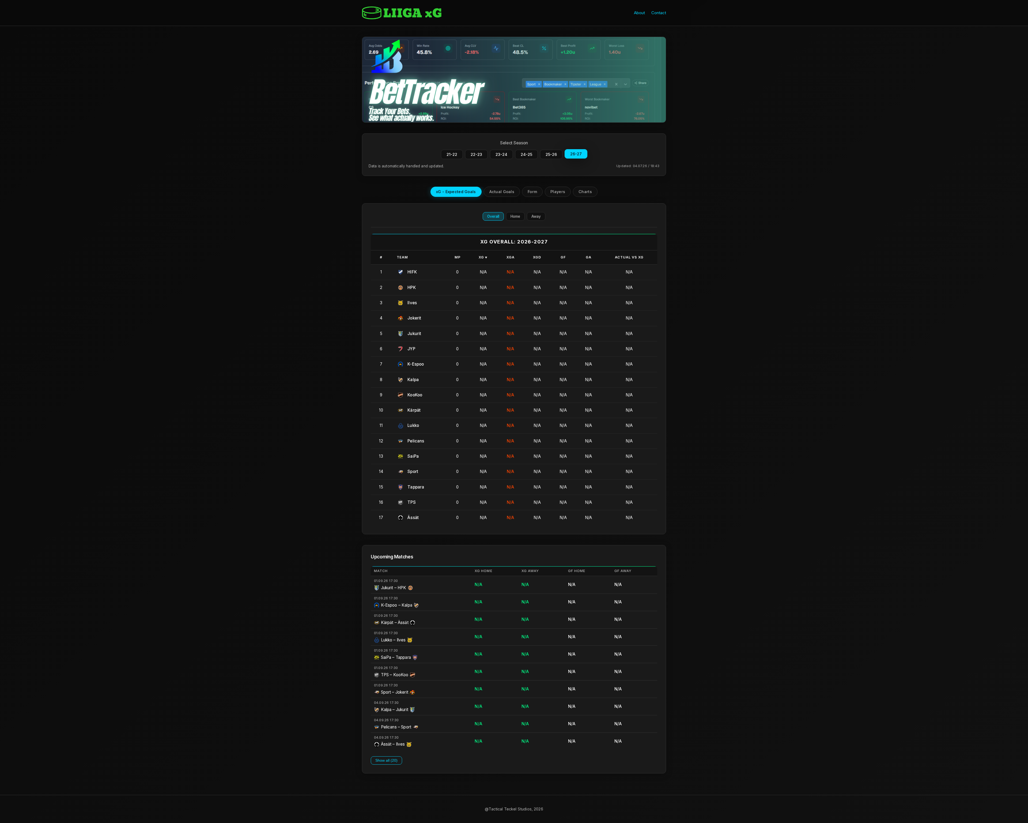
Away (536, 216)
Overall (493, 216)
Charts (585, 191)
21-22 (452, 154)
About (639, 12)
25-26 (551, 154)
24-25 (526, 154)
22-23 (476, 154)
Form (532, 191)
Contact (658, 12)
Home (515, 216)
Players (557, 191)
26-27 (576, 154)
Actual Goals (501, 191)
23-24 (501, 154)
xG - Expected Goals (456, 191)
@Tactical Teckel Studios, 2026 (514, 809)
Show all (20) (386, 760)
